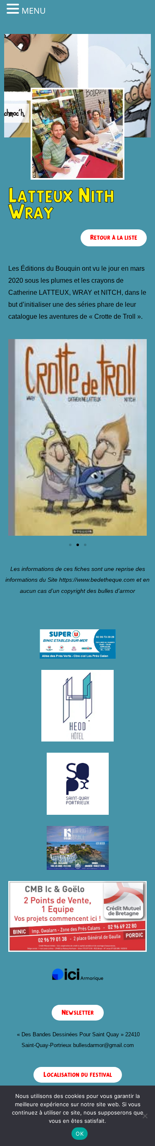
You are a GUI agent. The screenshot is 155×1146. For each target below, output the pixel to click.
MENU (33, 10)
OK (79, 1133)
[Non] (145, 1116)
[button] (70, 545)
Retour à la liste (113, 237)
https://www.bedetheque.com (97, 579)
